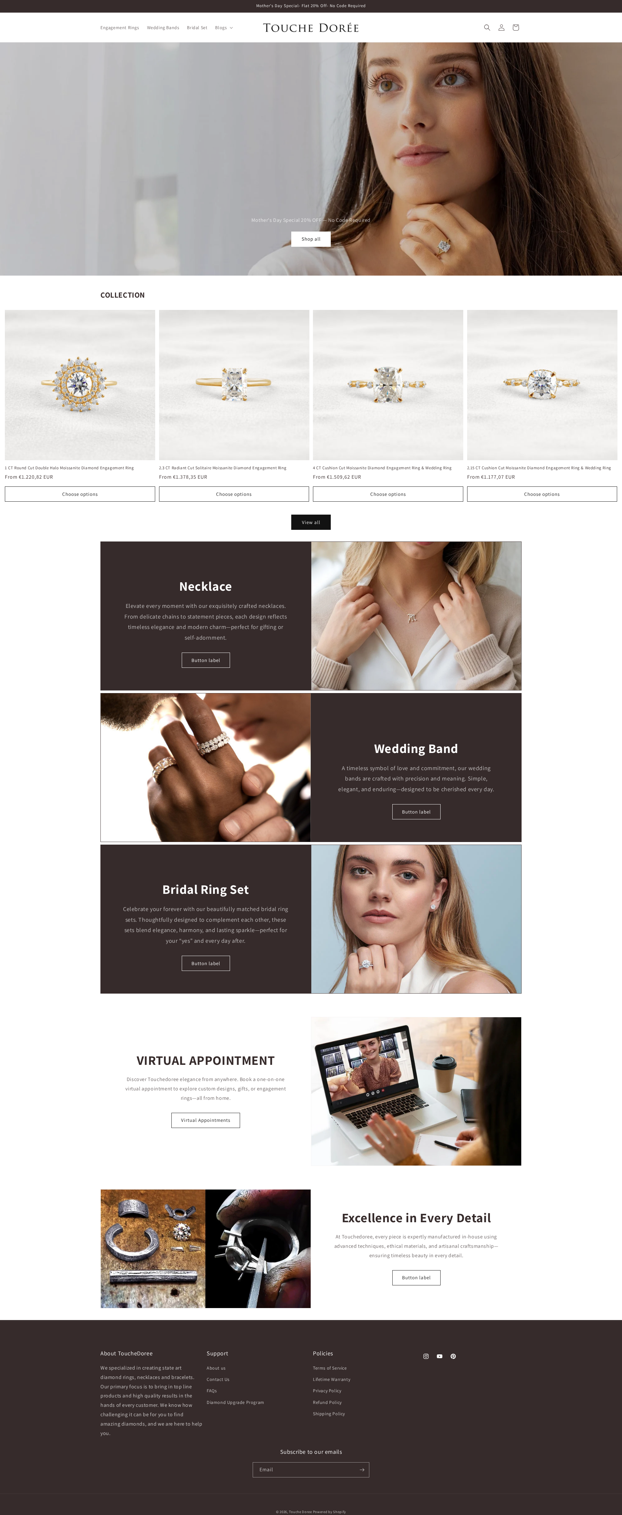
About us (216, 1368)
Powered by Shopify (329, 1511)
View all (311, 522)
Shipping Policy (329, 1414)
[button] (223, 27)
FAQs (212, 1391)
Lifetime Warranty (331, 1380)
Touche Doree (300, 1511)
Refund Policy (327, 1402)
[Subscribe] (362, 1469)
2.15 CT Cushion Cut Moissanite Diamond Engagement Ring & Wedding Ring (539, 468)
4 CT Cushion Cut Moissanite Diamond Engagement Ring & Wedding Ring (382, 468)
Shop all (311, 239)
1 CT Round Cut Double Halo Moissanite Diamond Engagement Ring (69, 468)
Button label (205, 660)
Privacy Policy (327, 1391)
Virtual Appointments (205, 1120)
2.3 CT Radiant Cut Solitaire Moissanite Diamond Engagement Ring (223, 468)
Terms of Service (330, 1368)
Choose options (80, 494)
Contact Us (218, 1380)
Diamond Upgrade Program (235, 1402)
